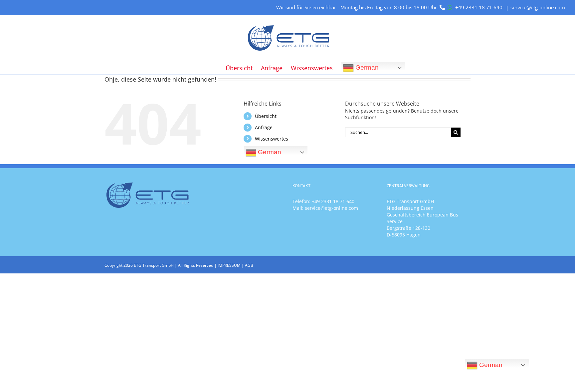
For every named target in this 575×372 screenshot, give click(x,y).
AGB (249, 265)
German (366, 67)
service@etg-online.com (537, 7)
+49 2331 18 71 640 (478, 7)
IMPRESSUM (229, 265)
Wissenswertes (271, 139)
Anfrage (264, 127)
